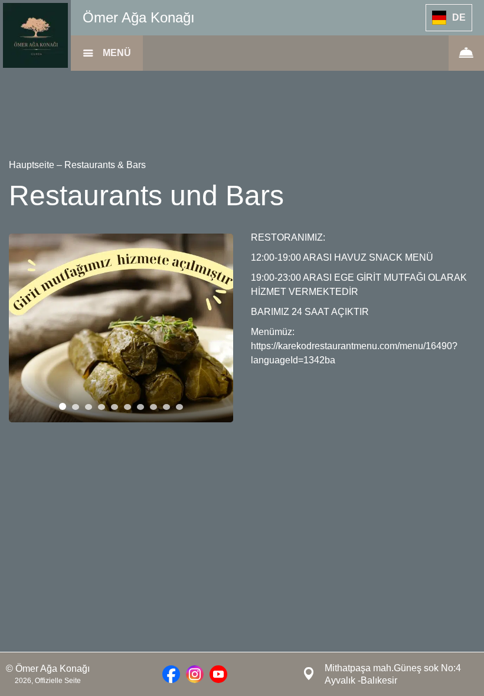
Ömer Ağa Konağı (139, 17)
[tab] (62, 406)
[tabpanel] (121, 328)
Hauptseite (33, 165)
